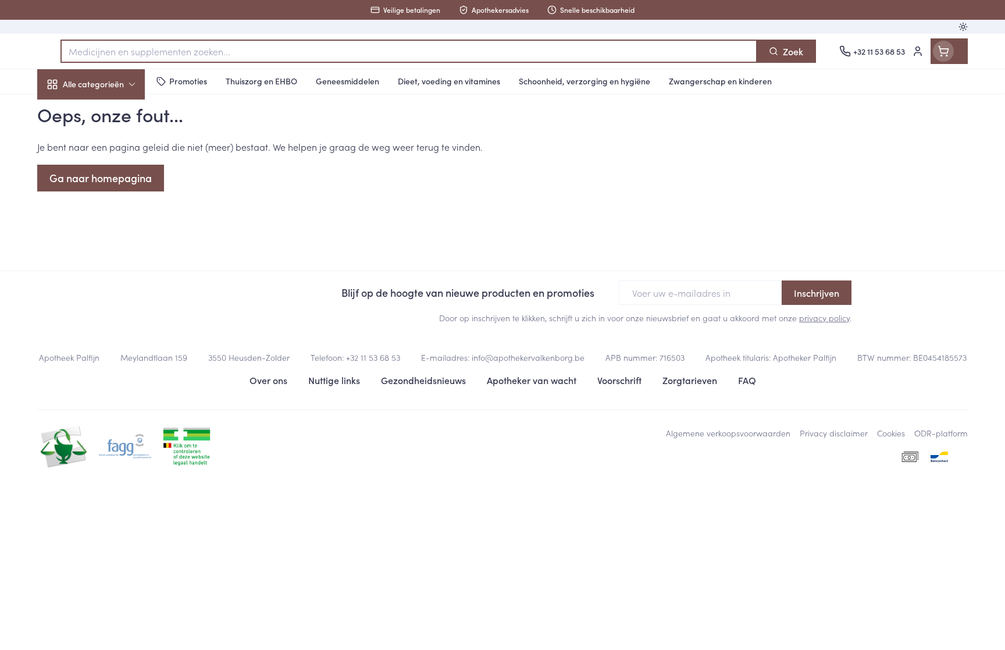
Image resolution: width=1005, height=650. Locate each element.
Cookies (891, 433)
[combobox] (408, 51)
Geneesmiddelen (112, 399)
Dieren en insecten (112, 366)
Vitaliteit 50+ (112, 268)
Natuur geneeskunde (112, 300)
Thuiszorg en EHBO (112, 333)
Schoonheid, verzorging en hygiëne (112, 147)
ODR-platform (941, 433)
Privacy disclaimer (834, 433)
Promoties (68, 111)
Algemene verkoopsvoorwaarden (728, 433)
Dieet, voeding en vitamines (112, 189)
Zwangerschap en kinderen (112, 231)
